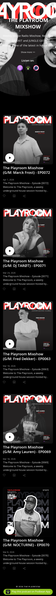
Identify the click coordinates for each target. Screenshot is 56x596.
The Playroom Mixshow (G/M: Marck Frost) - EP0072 (26, 170)
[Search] (46, 4)
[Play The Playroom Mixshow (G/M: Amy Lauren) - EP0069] (9, 437)
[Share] (24, 196)
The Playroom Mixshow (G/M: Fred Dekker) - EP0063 (27, 356)
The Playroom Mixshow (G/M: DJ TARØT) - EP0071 (24, 263)
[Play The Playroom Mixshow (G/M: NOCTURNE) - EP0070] (9, 530)
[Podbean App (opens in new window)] (28, 68)
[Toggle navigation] (52, 4)
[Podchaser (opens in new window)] (36, 68)
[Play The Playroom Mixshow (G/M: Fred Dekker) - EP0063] (9, 343)
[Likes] (4, 195)
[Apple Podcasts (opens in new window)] (20, 68)
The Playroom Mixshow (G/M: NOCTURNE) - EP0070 (26, 542)
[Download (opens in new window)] (14, 195)
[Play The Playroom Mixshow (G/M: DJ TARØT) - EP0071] (9, 250)
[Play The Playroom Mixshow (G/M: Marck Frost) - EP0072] (9, 157)
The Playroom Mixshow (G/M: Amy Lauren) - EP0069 (27, 449)
